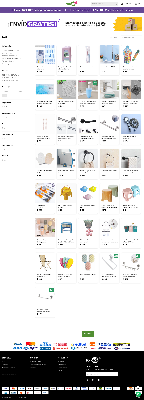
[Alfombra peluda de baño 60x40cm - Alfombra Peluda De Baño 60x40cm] (66, 89)
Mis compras (62, 364)
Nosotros (4, 361)
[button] (115, 4)
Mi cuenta (61, 361)
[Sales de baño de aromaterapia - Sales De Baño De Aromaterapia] (88, 227)
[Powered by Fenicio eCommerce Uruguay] (139, 397)
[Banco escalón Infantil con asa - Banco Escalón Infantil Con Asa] (66, 193)
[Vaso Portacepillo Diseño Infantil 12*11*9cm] (131, 227)
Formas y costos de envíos (38, 364)
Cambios (33, 367)
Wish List (60, 371)
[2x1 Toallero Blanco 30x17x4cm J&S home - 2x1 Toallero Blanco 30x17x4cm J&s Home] (109, 262)
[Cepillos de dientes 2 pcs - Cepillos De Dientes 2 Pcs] (88, 54)
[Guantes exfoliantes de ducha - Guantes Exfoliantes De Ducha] (45, 158)
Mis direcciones (62, 367)
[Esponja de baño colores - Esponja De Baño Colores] (88, 262)
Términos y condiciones (9, 374)
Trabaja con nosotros (8, 367)
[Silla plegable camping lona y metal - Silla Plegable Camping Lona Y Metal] (45, 262)
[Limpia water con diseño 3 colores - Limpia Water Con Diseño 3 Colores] (66, 158)
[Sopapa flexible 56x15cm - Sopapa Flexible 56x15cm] (109, 54)
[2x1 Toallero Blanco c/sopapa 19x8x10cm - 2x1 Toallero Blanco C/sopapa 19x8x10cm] (45, 296)
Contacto (5, 364)
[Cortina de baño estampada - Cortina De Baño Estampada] (45, 54)
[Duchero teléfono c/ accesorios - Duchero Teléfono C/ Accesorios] (131, 123)
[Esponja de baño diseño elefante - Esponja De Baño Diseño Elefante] (88, 193)
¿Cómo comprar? (35, 361)
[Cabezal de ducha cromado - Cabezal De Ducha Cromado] (45, 193)
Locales (4, 371)
